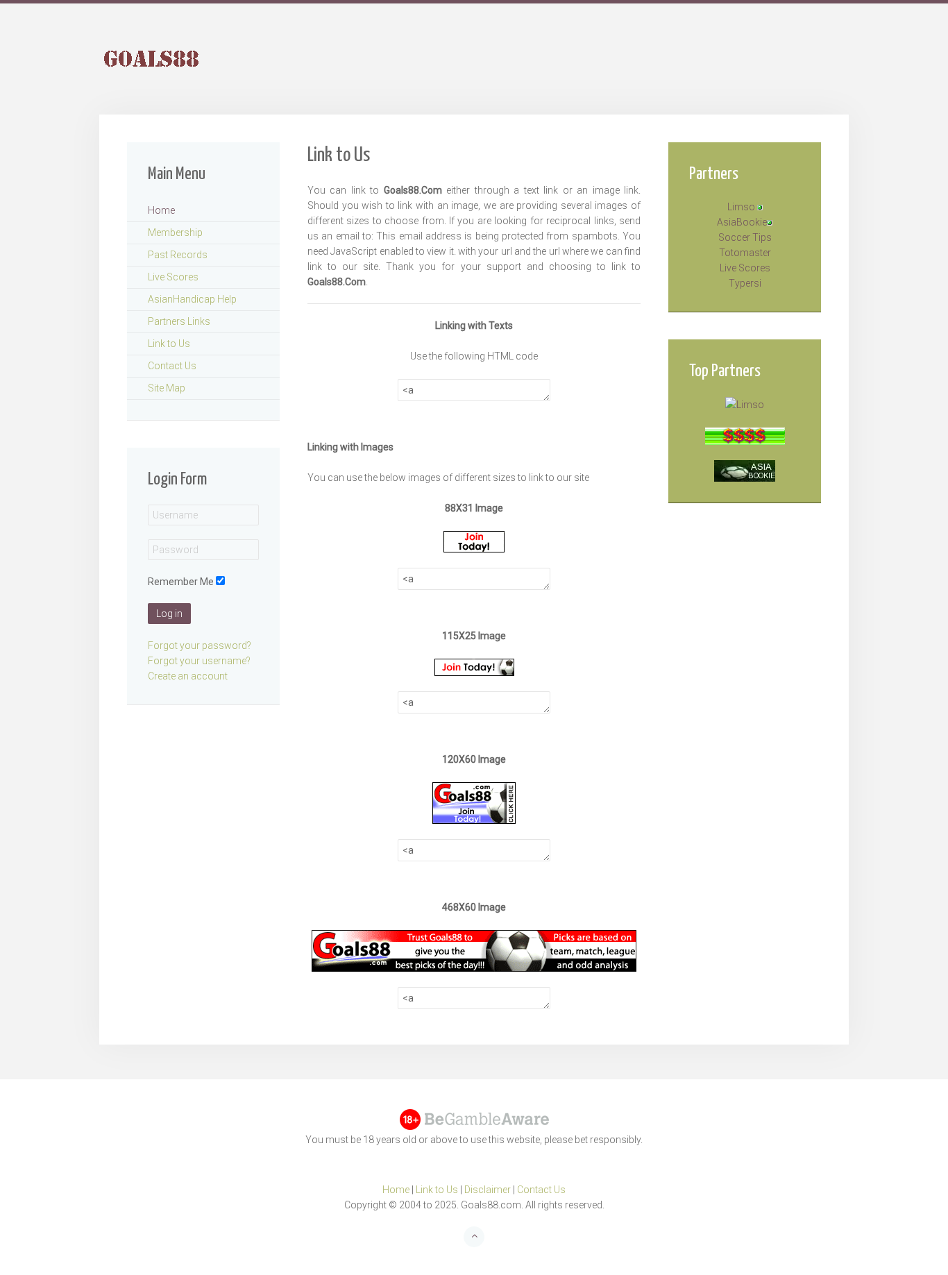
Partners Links (179, 321)
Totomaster (745, 252)
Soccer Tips (745, 237)
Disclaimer (487, 1189)
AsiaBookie (742, 222)
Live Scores (173, 276)
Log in (169, 613)
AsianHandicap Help (192, 299)
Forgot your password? (199, 645)
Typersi (745, 283)
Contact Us (172, 365)
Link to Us (169, 343)
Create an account (188, 676)
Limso (741, 206)
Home (161, 210)
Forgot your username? (199, 660)
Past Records (178, 254)
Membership (175, 232)
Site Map (166, 388)
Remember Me (181, 581)
